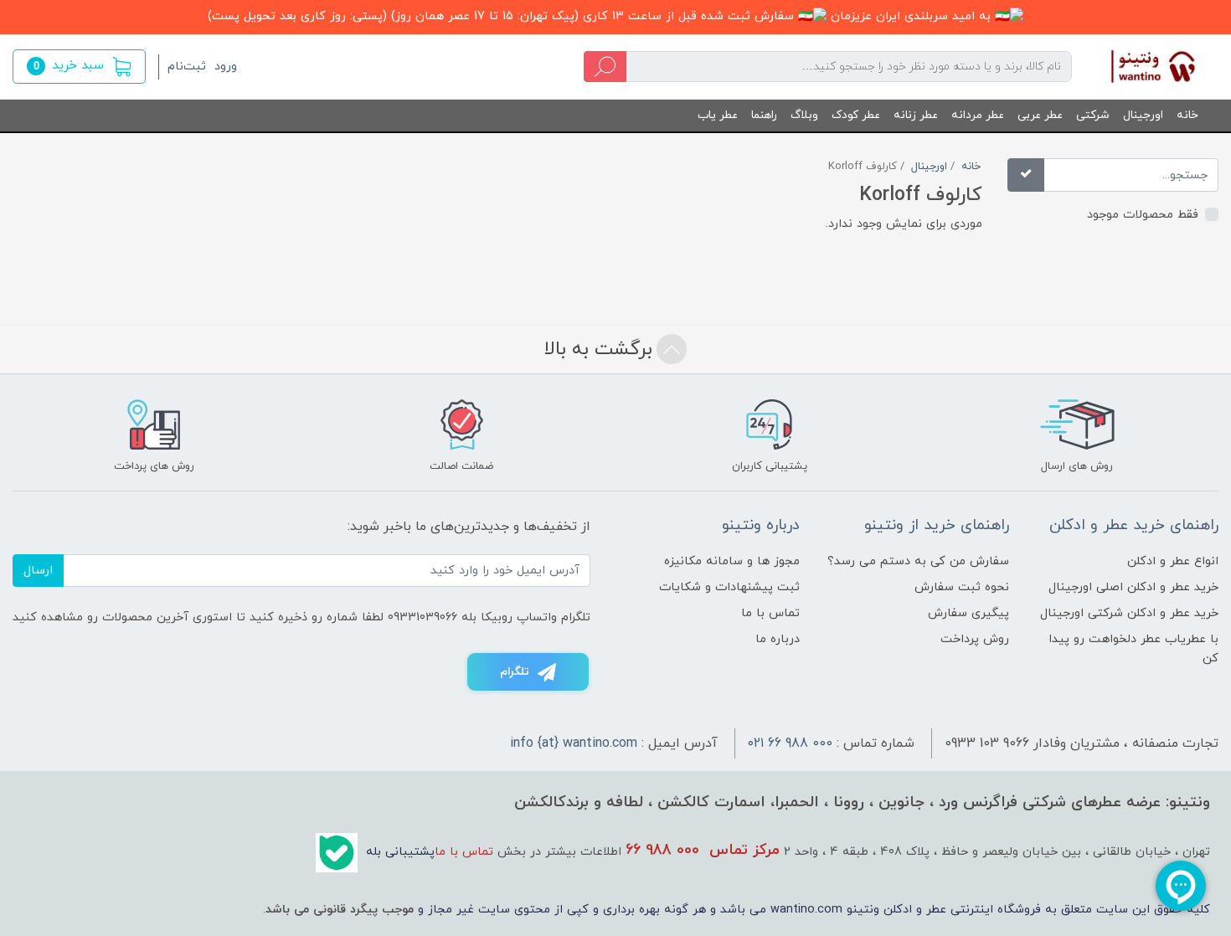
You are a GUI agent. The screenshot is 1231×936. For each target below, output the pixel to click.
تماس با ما (770, 613)
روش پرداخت (974, 639)
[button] (79, 66)
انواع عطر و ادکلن (1172, 561)
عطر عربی (1040, 115)
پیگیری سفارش (968, 613)
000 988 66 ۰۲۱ (790, 743)
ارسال (38, 570)
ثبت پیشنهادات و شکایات (729, 587)
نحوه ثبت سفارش (961, 587)
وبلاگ (804, 115)
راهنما (764, 115)
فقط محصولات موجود (1142, 215)
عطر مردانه (977, 115)
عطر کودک (856, 115)
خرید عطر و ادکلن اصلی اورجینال (1133, 587)
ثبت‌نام (186, 66)
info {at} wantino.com (573, 743)
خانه (1187, 115)
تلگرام (514, 672)
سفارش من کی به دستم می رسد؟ (918, 561)
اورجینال (1143, 115)
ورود (225, 66)
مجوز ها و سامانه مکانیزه (732, 561)
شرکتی (1093, 115)
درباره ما (777, 639)
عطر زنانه (916, 115)
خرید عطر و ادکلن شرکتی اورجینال (1129, 613)
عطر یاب (718, 115)
